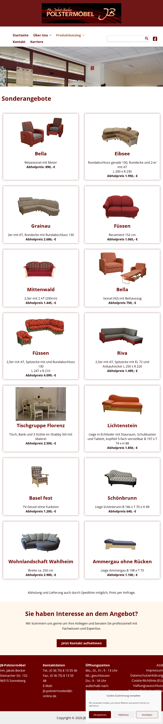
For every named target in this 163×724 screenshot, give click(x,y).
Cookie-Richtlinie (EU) (147, 680)
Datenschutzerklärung (146, 675)
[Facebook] (155, 38)
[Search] (146, 38)
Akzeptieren (99, 714)
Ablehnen (123, 714)
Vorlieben (147, 714)
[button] (49, 35)
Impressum (154, 670)
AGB (159, 665)
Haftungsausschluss (148, 685)
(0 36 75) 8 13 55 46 (63, 670)
